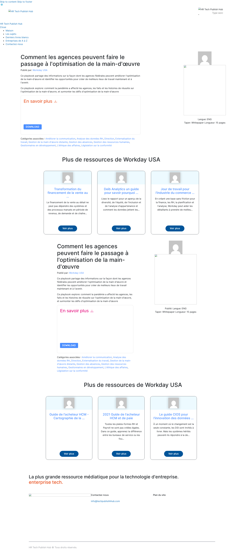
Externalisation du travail (95, 360)
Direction (109, 138)
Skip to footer (24, 1)
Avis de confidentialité (109, 333)
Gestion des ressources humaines (111, 142)
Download (32, 126)
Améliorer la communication (60, 138)
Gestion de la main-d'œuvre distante (48, 142)
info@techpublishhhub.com (105, 501)
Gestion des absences (80, 142)
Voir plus (68, 228)
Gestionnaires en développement (38, 145)
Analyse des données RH (90, 138)
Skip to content (8, 1)
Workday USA (40, 70)
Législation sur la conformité (96, 145)
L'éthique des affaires (68, 145)
